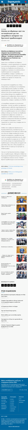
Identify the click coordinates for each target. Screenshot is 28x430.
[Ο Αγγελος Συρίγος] (22, 249)
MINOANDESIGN (16, 426)
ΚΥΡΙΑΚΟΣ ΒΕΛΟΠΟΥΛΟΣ (6, 185)
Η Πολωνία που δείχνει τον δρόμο (9, 306)
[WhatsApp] (17, 25)
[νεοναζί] (22, 266)
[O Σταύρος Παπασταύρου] (22, 208)
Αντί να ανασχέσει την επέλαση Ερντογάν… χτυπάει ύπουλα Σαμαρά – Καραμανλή (7, 273)
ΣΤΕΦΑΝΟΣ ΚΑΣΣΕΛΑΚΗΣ (6, 188)
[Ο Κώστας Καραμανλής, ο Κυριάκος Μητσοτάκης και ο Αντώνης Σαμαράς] (22, 275)
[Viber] (14, 25)
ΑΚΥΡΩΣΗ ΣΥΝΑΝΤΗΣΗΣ (6, 183)
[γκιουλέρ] (22, 233)
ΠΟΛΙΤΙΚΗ (3, 29)
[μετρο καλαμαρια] (22, 241)
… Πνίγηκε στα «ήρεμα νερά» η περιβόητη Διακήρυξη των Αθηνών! (7, 256)
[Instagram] (22, 390)
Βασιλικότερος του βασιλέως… (7, 246)
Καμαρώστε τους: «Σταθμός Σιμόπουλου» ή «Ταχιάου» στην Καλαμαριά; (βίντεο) (7, 239)
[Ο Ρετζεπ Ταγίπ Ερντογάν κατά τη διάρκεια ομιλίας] (22, 216)
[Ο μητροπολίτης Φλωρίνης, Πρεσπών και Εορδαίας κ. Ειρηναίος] (22, 224)
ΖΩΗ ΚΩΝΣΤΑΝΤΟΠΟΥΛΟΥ (16, 183)
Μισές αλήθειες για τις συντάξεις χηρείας (11, 315)
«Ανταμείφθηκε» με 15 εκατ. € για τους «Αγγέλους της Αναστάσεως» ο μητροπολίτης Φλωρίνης (8, 223)
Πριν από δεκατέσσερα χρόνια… (9, 310)
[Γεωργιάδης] (22, 199)
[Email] (20, 25)
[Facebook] (8, 25)
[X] (11, 25)
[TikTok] (24, 390)
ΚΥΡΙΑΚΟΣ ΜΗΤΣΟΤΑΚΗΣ (16, 185)
